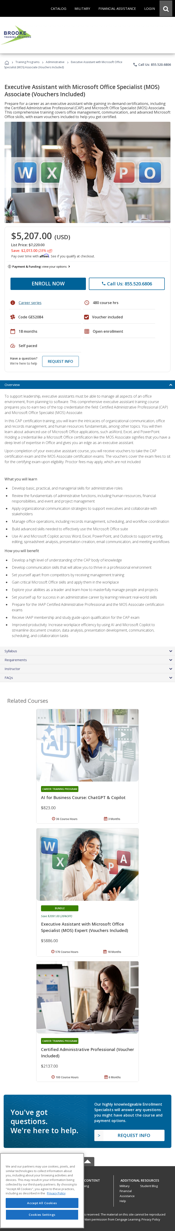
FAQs (9, 677)
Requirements (16, 659)
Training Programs (27, 62)
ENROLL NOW (48, 283)
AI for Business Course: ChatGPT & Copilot (83, 797)
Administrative (55, 62)
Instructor (12, 668)
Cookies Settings (42, 1215)
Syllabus (11, 651)
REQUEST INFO (60, 361)
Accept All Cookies (42, 1203)
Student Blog (149, 1186)
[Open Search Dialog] (166, 8)
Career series (30, 302)
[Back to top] (87, 1179)
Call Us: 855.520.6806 (152, 64)
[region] (42, 1190)
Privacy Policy (151, 1219)
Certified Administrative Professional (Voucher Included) (87, 1052)
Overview (12, 384)
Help (123, 1201)
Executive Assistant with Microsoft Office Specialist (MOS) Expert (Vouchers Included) (84, 927)
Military (125, 1186)
